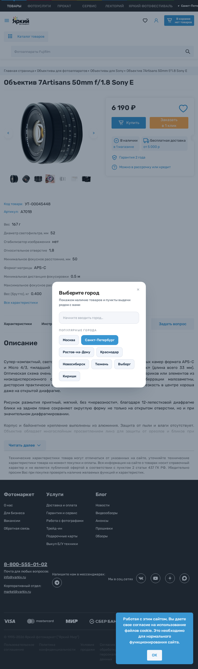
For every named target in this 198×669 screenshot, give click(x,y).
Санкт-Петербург (99, 340)
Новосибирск (74, 364)
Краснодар (109, 352)
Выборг (124, 364)
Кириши (69, 376)
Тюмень (101, 364)
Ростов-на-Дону (76, 352)
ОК (154, 655)
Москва (69, 340)
